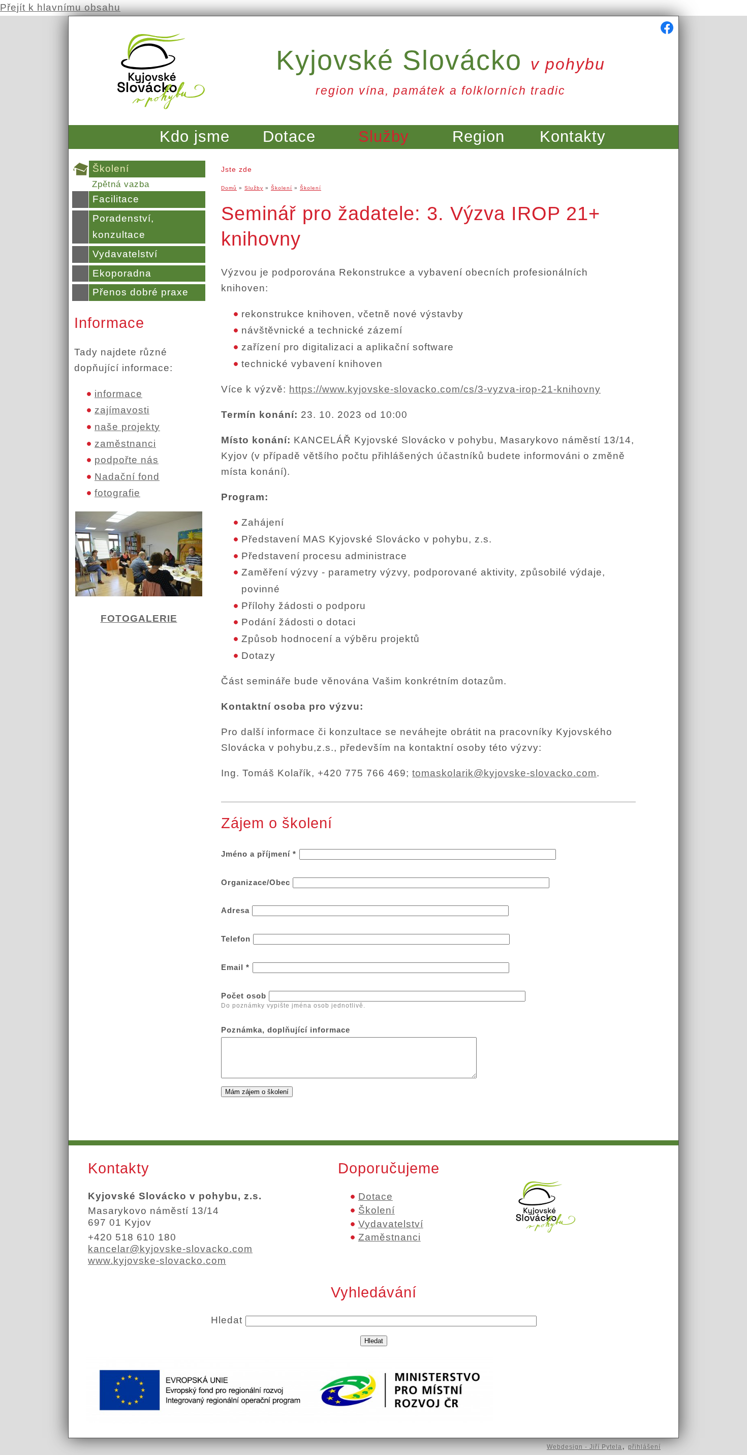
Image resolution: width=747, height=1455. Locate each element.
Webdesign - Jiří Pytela (584, 1447)
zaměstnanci (125, 443)
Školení (110, 168)
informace (118, 393)
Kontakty (573, 136)
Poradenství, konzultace (123, 226)
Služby (383, 136)
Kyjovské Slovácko (440, 60)
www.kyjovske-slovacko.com (157, 1260)
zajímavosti (122, 410)
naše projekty (127, 426)
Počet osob (245, 995)
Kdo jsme (195, 136)
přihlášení (644, 1447)
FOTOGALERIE (139, 618)
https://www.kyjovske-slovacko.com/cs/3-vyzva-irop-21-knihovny (445, 389)
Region (478, 136)
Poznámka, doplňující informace (285, 1029)
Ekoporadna (121, 273)
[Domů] (161, 115)
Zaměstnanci (389, 1237)
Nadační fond (127, 476)
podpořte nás (127, 459)
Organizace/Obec (257, 882)
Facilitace (115, 199)
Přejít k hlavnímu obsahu (60, 7)
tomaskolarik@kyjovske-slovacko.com (504, 773)
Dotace (289, 136)
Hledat (228, 1320)
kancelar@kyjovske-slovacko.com (170, 1249)
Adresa (236, 910)
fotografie (117, 493)
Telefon (237, 938)
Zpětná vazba (120, 184)
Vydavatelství (125, 254)
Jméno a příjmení (258, 854)
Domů (229, 188)
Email (235, 967)
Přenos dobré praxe (140, 292)
